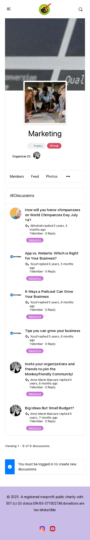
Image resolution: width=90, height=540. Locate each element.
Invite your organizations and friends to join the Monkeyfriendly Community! (50, 369)
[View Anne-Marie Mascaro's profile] (15, 367)
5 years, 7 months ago (51, 415)
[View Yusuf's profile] (15, 256)
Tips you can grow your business (52, 331)
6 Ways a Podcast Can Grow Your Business (49, 294)
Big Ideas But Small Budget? (49, 408)
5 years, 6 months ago (51, 381)
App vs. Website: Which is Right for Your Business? (51, 255)
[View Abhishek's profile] (15, 213)
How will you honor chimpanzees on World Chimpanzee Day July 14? (52, 215)
